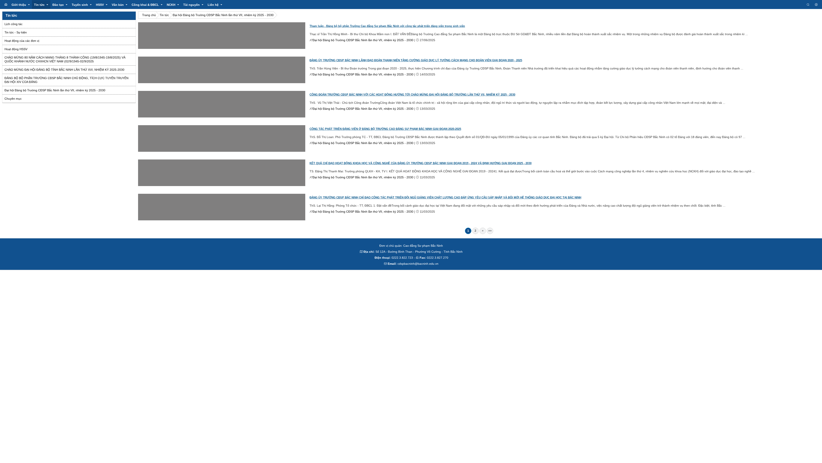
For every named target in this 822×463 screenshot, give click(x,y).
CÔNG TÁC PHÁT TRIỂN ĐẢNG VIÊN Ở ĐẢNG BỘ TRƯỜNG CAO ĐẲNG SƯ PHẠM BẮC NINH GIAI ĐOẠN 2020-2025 (385, 129)
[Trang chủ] (5, 4)
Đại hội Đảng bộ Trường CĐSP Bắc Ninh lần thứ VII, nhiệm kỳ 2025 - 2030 (223, 15)
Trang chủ (149, 15)
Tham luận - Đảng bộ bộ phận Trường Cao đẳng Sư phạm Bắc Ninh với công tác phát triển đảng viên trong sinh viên (387, 26)
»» (490, 230)
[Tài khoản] (816, 5)
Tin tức (164, 15)
